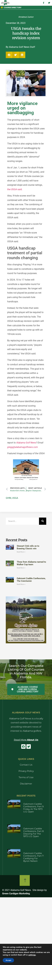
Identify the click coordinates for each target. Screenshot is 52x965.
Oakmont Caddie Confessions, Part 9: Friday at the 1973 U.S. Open (33, 808)
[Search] (42, 521)
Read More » (21, 552)
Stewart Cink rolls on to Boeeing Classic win (28, 547)
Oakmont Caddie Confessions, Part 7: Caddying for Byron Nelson (33, 857)
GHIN (8, 498)
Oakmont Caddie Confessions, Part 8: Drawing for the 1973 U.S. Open (33, 832)
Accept (8, 960)
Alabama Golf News (26, 442)
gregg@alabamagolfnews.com (22, 447)
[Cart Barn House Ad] (26, 480)
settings (32, 955)
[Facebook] (23, 746)
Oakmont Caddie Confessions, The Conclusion (31, 579)
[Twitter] (28, 746)
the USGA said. (14, 189)
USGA (15, 498)
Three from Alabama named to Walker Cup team (31, 563)
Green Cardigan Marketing (16, 893)
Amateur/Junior (26, 17)
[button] (9, 55)
